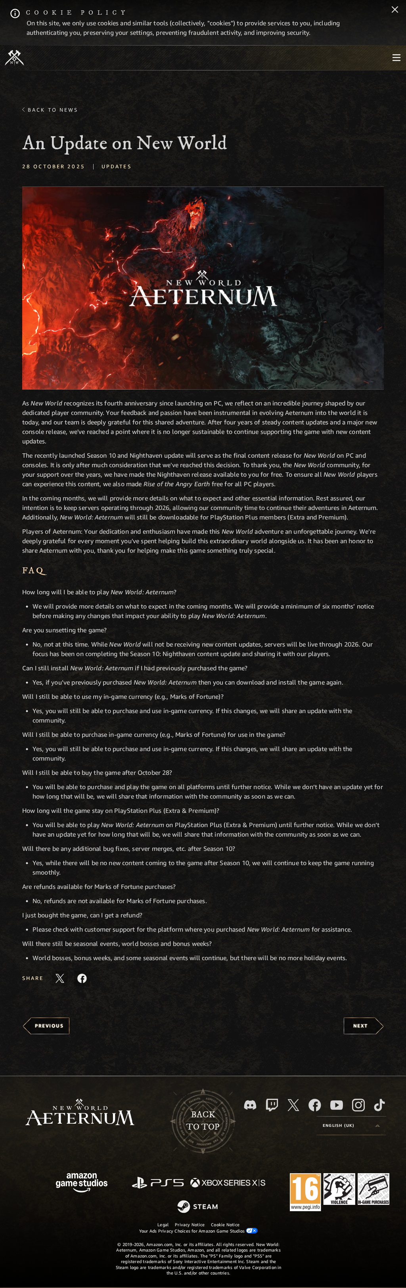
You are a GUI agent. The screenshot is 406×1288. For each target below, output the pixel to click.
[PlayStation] (157, 1183)
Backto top (203, 1121)
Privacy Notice (190, 1224)
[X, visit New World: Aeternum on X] (293, 1105)
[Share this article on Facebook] (82, 978)
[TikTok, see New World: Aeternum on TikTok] (379, 1105)
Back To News (53, 110)
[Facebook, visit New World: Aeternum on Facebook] (314, 1105)
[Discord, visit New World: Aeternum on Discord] (250, 1105)
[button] (203, 288)
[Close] (395, 10)
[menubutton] (396, 57)
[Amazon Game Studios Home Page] (81, 1183)
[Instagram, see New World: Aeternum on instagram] (358, 1105)
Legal (163, 1224)
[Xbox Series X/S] (227, 1183)
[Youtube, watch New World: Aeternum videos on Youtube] (336, 1105)
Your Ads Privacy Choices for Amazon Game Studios (192, 1230)
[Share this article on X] (60, 978)
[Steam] (198, 1207)
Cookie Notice (225, 1224)
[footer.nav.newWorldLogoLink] (79, 1113)
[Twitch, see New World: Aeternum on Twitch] (272, 1105)
